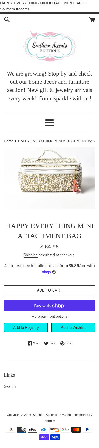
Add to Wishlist (73, 327)
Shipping (31, 255)
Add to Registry (26, 327)
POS (61, 415)
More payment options (49, 316)
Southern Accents (45, 415)
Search (10, 386)
